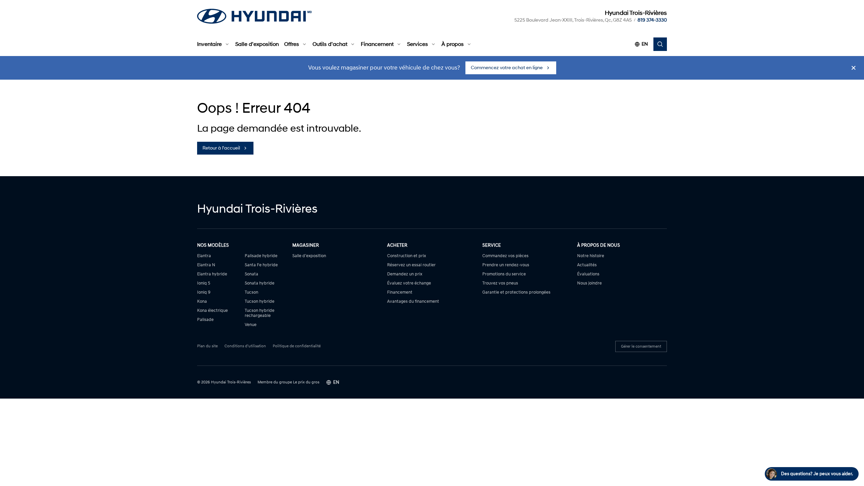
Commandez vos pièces (505, 256)
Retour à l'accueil (221, 148)
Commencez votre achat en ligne (507, 68)
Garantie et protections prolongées (516, 292)
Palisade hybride (261, 256)
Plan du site (207, 346)
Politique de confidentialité (297, 346)
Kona (202, 301)
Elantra (204, 256)
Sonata (251, 274)
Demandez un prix (404, 274)
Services (417, 44)
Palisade (205, 319)
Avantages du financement (413, 301)
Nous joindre (589, 283)
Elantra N (206, 265)
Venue (250, 324)
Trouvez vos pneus (500, 283)
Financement (377, 44)
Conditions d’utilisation (245, 346)
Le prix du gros (306, 382)
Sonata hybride (259, 283)
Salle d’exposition (257, 44)
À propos (452, 44)
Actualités (587, 265)
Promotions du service (504, 274)
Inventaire (209, 44)
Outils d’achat (330, 44)
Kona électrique (212, 310)
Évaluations (588, 274)
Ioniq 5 (203, 283)
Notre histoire (590, 256)
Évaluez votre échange (409, 283)
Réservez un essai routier (411, 265)
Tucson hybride (259, 301)
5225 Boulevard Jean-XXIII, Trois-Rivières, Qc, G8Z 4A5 (573, 20)
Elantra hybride (212, 274)
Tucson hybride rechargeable (259, 313)
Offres (291, 44)
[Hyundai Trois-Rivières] (254, 16)
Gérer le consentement (641, 346)
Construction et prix (406, 256)
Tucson (251, 292)
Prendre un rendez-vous (505, 265)
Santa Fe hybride (261, 265)
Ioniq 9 (204, 292)
